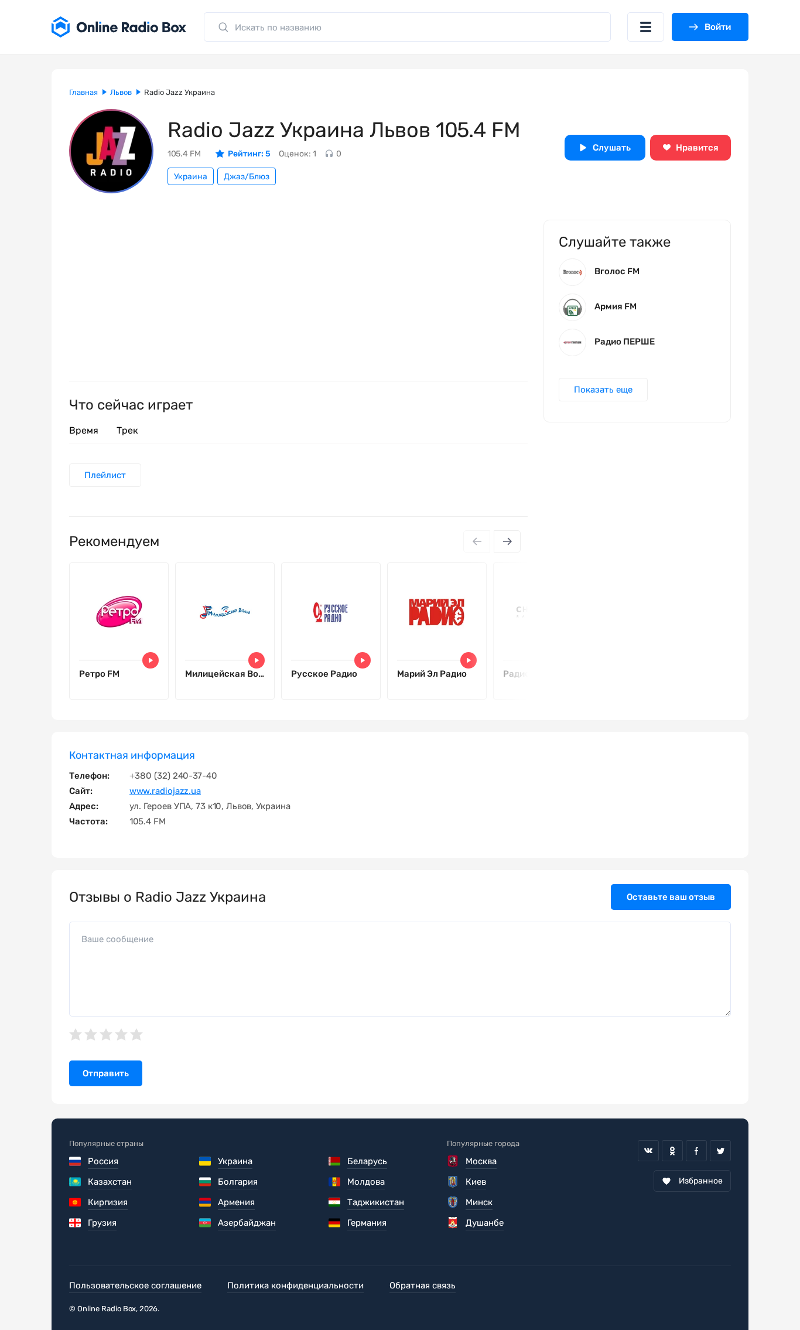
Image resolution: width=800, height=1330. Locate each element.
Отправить (106, 1073)
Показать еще (603, 389)
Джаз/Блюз (246, 177)
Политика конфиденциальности (295, 1285)
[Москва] (453, 1161)
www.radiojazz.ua (165, 791)
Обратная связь (422, 1285)
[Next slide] (507, 541)
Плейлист (105, 475)
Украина (190, 177)
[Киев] (453, 1182)
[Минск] (453, 1202)
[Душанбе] (453, 1223)
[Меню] (645, 27)
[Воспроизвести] (150, 660)
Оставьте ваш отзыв (671, 897)
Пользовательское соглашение (135, 1285)
